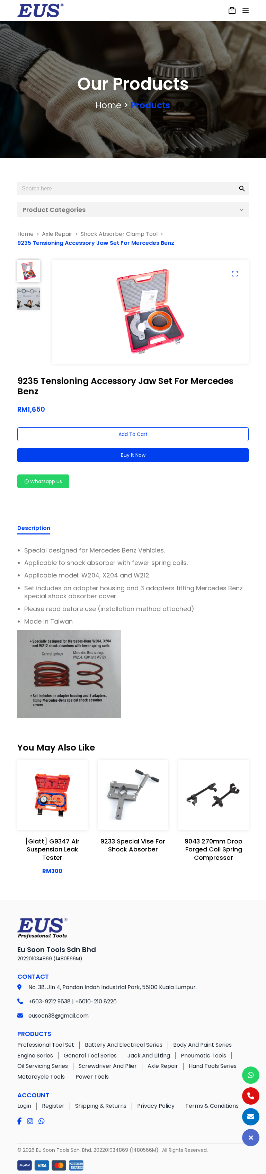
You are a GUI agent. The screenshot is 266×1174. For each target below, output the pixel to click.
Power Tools (92, 1077)
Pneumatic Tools (203, 1056)
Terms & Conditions (212, 1106)
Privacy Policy (156, 1106)
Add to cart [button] (52, 818)
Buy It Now (133, 455)
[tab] (33, 529)
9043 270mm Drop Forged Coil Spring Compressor (213, 849)
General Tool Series (90, 1056)
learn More (52, 800)
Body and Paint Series (202, 1045)
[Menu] (245, 10)
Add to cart (133, 434)
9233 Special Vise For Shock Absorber (132, 845)
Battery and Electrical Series (123, 1045)
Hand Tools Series (213, 1066)
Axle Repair (163, 1066)
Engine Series (35, 1056)
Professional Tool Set (45, 1045)
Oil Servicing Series (42, 1066)
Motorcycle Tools (41, 1077)
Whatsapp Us (45, 481)
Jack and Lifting (148, 1056)
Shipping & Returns (100, 1106)
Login (24, 1106)
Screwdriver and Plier (108, 1066)
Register (53, 1106)
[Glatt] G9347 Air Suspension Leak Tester (52, 849)
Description (33, 528)
